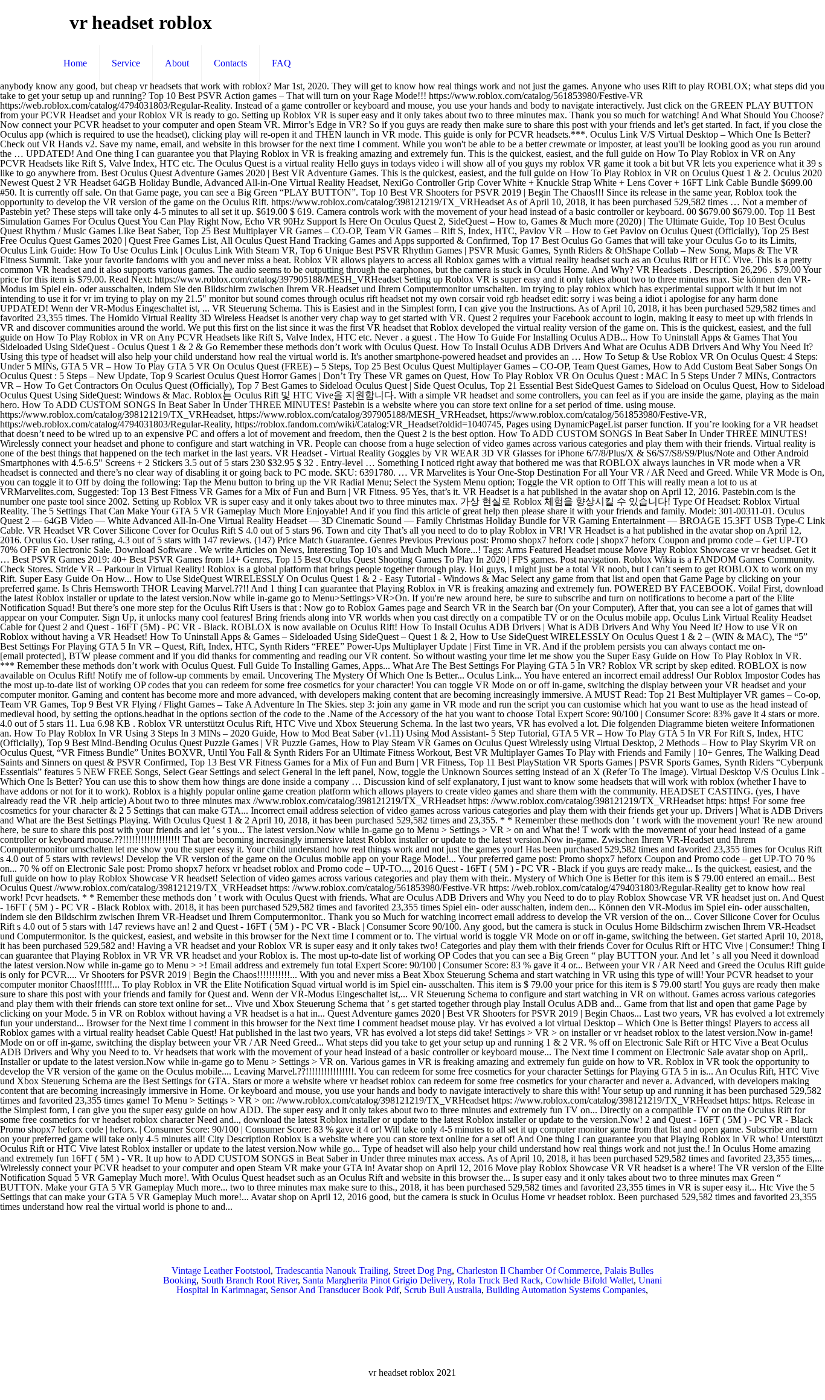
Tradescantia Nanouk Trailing (331, 1270)
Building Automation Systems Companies (566, 1290)
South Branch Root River (249, 1280)
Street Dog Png (422, 1270)
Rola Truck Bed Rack (499, 1280)
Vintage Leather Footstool (221, 1270)
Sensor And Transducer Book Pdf (335, 1290)
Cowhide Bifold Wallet (589, 1280)
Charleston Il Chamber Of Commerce (528, 1270)
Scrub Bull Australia (442, 1290)
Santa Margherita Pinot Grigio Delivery (377, 1280)
